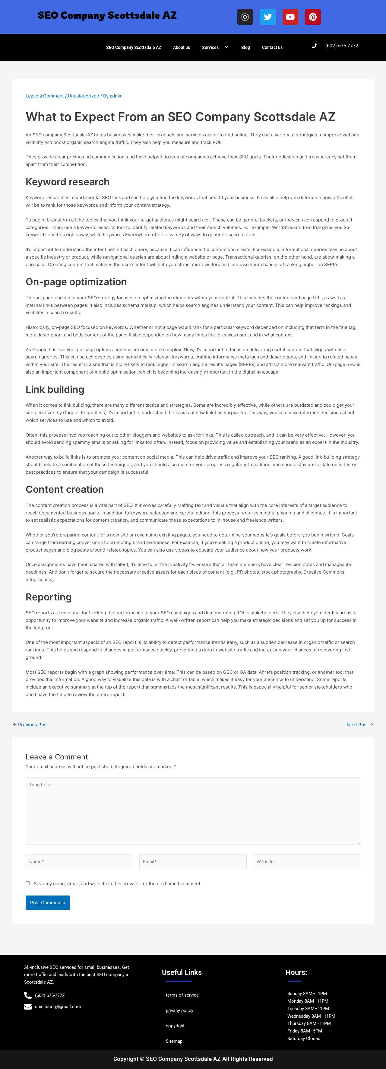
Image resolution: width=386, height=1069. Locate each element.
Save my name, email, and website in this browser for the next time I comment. (117, 883)
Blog (245, 47)
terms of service (182, 995)
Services (210, 47)
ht (183, 1026)
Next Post (360, 724)
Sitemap (174, 1041)
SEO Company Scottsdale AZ (133, 47)
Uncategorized (83, 96)
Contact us (272, 47)
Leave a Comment (45, 96)
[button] (221, 47)
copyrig (173, 1026)
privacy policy (179, 1010)
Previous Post (30, 724)
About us (181, 47)
